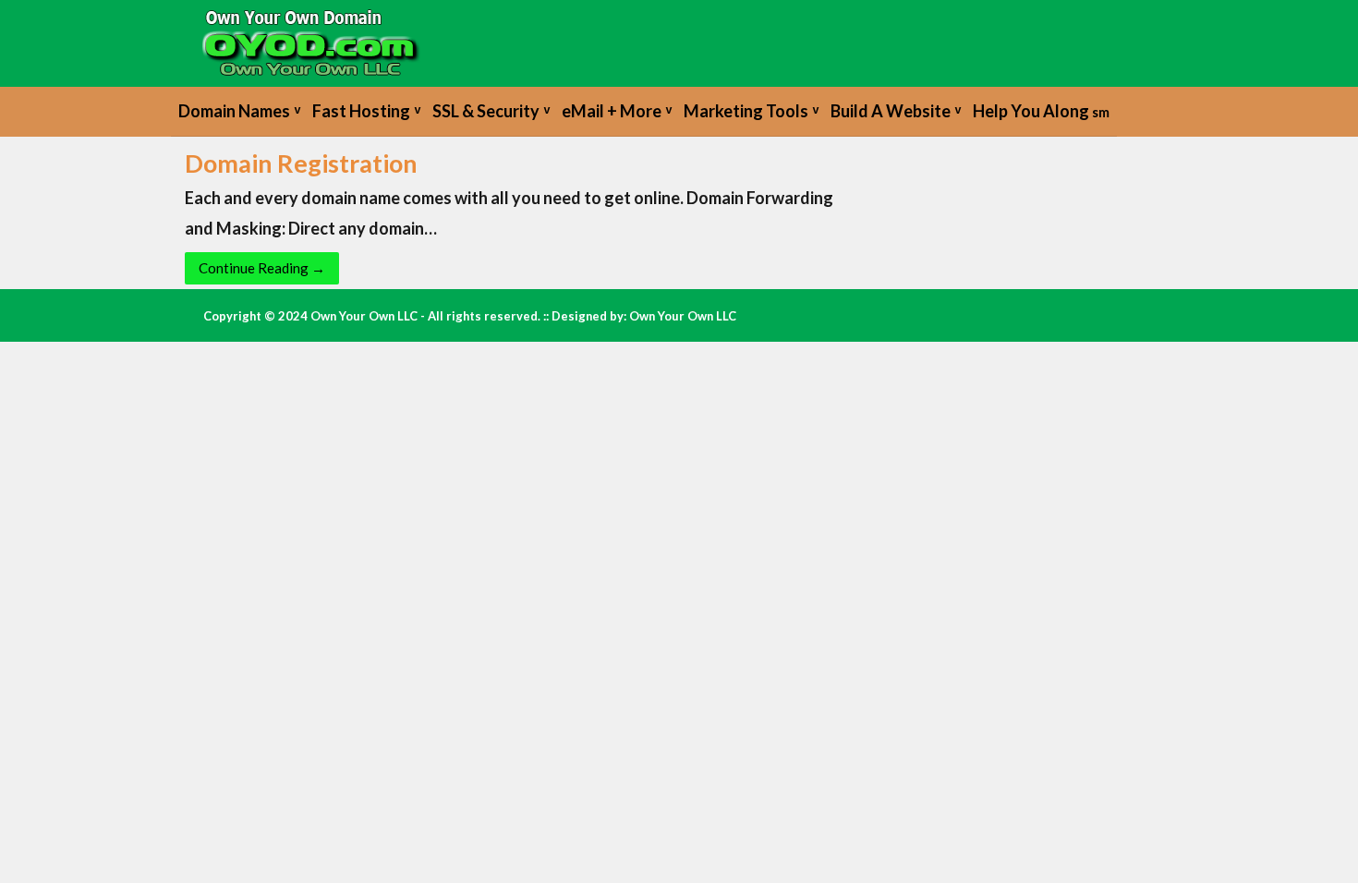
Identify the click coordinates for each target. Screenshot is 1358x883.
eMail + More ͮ (615, 111)
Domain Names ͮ (237, 111)
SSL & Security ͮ (489, 111)
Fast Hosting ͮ (365, 111)
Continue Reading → (262, 268)
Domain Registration (301, 163)
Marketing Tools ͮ (750, 111)
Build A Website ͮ (894, 111)
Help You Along (1041, 111)
